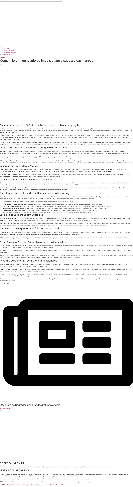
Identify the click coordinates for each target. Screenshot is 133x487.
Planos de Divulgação (9, 52)
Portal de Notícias (8, 50)
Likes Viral (6, 48)
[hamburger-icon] (1, 46)
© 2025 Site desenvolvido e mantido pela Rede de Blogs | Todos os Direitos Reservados (32, 485)
